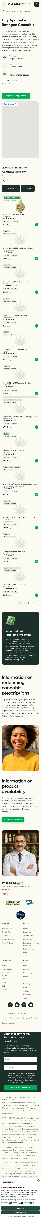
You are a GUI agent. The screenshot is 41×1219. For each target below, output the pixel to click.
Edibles (4, 979)
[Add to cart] (36, 224)
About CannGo (28, 936)
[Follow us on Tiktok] (23, 1004)
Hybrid (4, 990)
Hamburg (26, 984)
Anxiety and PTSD (8, 939)
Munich (26, 969)
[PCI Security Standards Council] (30, 902)
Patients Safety (28, 949)
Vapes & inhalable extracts (8, 974)
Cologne (26, 991)
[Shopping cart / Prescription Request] (30, 4)
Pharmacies (27, 939)
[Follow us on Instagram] (17, 1004)
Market (25, 928)
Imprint (4, 1018)
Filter (12, 188)
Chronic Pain (6, 932)
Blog (25, 952)
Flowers (4, 965)
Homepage (27, 932)
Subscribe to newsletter (20, 1087)
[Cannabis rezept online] (17, 4)
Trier (25, 980)
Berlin (25, 965)
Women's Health (7, 943)
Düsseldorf (27, 995)
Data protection (8, 1023)
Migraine (5, 936)
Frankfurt (26, 987)
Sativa (4, 986)
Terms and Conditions (30, 1018)
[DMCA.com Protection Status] (13, 902)
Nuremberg (27, 973)
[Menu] (4, 4)
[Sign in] (36, 4)
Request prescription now (16, 96)
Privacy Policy (15, 1018)
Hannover (26, 976)
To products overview (13, 819)
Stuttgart (26, 998)
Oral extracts (7, 969)
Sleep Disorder (7, 928)
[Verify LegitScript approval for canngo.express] (20, 915)
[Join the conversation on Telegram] (30, 1004)
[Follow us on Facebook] (10, 1004)
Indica (4, 982)
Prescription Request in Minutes (30, 944)
